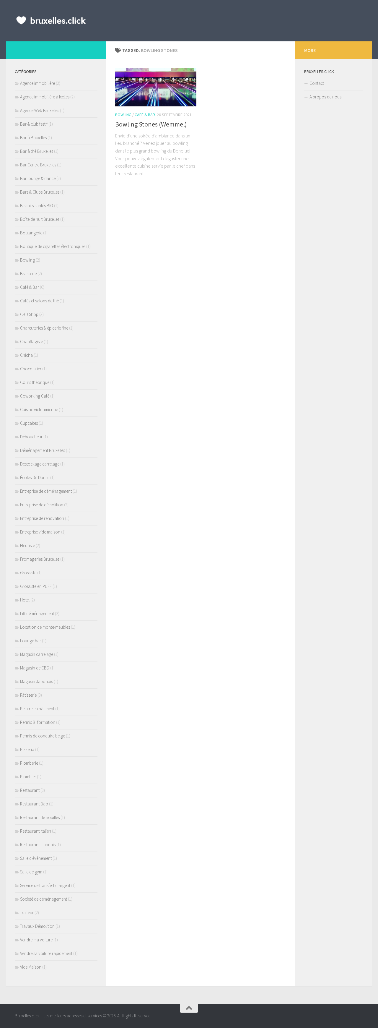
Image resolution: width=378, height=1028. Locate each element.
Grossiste (28, 572)
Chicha (26, 355)
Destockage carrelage (39, 464)
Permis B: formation (37, 722)
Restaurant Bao (34, 804)
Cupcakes (29, 423)
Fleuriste (27, 545)
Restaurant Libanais (38, 844)
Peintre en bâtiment (37, 708)
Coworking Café (34, 396)
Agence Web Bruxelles (39, 110)
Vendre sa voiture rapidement (46, 953)
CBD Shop (29, 314)
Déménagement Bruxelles (42, 450)
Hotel (25, 600)
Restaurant (30, 790)
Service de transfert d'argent (45, 885)
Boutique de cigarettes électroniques (52, 246)
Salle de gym (31, 872)
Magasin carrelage (36, 654)
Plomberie (29, 763)
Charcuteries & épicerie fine (44, 328)
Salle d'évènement (36, 858)
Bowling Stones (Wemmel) (151, 124)
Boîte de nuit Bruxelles (39, 219)
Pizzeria (27, 749)
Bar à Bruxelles (33, 137)
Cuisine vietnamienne (39, 409)
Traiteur (27, 912)
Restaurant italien (35, 831)
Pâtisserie (28, 695)
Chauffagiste (31, 341)
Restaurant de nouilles (40, 817)
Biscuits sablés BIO (36, 205)
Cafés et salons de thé (39, 301)
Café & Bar (145, 114)
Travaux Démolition (37, 926)
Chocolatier (30, 369)
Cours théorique (34, 382)
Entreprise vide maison (40, 532)
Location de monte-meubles (45, 627)
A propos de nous (325, 97)
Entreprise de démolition (41, 504)
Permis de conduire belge (42, 736)
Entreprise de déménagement (46, 491)
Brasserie (28, 273)
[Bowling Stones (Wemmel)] (155, 87)
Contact (316, 83)
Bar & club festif (34, 124)
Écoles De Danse (34, 477)
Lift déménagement (37, 613)
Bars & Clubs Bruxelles (39, 192)
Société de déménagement (43, 899)
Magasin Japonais (36, 681)
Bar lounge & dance (38, 178)
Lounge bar (30, 640)
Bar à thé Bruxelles (36, 151)
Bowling (123, 114)
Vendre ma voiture (36, 940)
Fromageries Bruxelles (39, 559)
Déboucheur (31, 437)
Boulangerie (31, 233)
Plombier (28, 776)
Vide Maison (30, 967)
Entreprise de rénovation (42, 518)
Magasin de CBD (34, 668)
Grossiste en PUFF (36, 586)
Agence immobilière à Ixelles (44, 97)
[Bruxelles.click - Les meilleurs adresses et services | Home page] (51, 21)
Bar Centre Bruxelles (38, 165)
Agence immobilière (37, 83)
